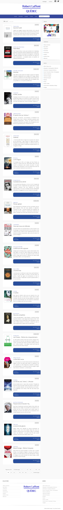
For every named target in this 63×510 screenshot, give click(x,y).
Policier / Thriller (46, 83)
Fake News (16, 48)
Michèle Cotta (15, 47)
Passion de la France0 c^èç (21, 404)
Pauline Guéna (16, 26)
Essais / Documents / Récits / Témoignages (50, 490)
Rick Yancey (15, 158)
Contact (50, 1)
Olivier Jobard (20, 70)
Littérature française (47, 77)
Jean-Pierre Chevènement (18, 402)
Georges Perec (16, 335)
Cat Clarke (15, 291)
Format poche (46, 52)
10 (27, 469)
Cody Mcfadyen (16, 224)
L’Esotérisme (17, 270)
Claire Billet (15, 70)
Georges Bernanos (16, 180)
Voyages (45, 87)
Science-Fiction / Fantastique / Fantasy (50, 85)
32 (14, 472)
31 (11, 472)
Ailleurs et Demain (47, 44)
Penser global (17, 204)
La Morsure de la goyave (20, 248)
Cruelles (15, 293)
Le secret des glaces (19, 426)
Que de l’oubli (17, 28)
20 (30, 469)
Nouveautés (21, 16)
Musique (45, 79)
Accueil (15, 16)
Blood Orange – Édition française (23, 448)
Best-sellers (16, 239)
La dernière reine (18, 359)
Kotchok (15, 72)
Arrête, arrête (17, 94)
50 (22, 472)
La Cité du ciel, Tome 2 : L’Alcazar (23, 381)
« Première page (16, 469)
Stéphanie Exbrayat (16, 113)
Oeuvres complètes (19, 315)
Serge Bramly (15, 92)
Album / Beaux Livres (47, 66)
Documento (16, 372)
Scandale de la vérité (19, 182)
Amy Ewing (15, 380)
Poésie (45, 81)
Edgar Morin (15, 202)
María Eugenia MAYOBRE (17, 246)
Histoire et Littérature (47, 73)
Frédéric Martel (16, 135)
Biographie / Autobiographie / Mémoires (51, 68)
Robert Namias (21, 47)
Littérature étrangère (47, 75)
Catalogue (44, 1)
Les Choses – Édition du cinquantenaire (25, 337)
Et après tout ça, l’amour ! (21, 115)
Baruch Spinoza (16, 313)
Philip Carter (15, 424)
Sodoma (15, 137)
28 (36, 469)
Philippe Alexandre (16, 357)
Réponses (45, 58)
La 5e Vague (17, 159)
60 (25, 472)
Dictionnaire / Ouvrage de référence (50, 70)
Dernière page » (36, 472)
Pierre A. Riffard (16, 269)
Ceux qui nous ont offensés (21, 226)
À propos (31, 16)
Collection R (16, 173)
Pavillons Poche (46, 56)
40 (19, 472)
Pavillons (45, 54)
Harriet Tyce (15, 446)
